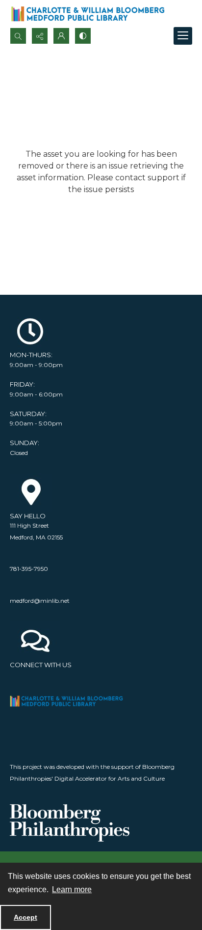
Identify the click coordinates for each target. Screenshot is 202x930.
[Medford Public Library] (69, 701)
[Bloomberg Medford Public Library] (88, 14)
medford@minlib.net (40, 600)
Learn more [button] (72, 889)
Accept (25, 917)
